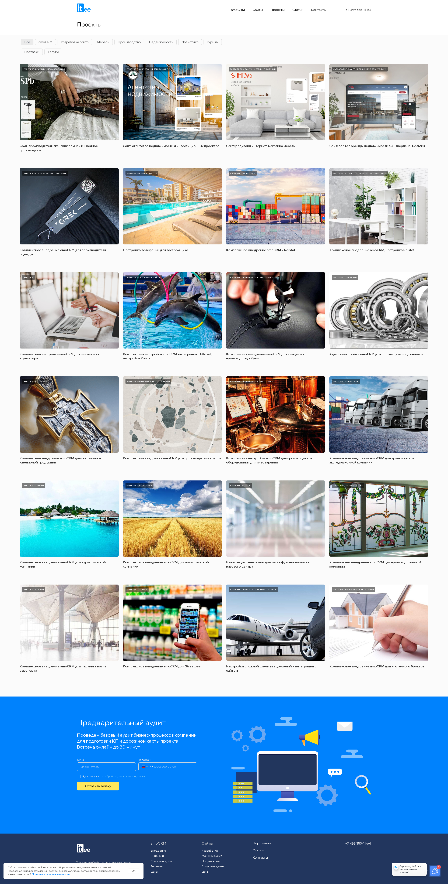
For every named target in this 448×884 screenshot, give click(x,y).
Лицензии (157, 856)
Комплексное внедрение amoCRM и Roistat (260, 250)
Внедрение (158, 850)
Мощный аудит (212, 856)
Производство (129, 42)
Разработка (210, 850)
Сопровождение (161, 861)
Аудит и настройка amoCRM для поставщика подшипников (376, 354)
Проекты (278, 10)
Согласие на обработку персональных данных (103, 862)
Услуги (53, 52)
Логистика (190, 42)
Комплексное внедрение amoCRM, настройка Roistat (371, 250)
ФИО (80, 760)
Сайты (258, 10)
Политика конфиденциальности (51, 874)
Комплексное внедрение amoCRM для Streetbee (162, 666)
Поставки (31, 52)
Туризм (212, 42)
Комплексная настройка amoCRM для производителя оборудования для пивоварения (269, 460)
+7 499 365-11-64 (358, 10)
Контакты (318, 10)
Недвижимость (161, 42)
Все (27, 42)
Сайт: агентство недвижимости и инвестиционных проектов (171, 146)
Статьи (297, 10)
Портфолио (262, 843)
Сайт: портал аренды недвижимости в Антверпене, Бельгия (377, 146)
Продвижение (211, 861)
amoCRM (238, 10)
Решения (156, 866)
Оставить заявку (98, 786)
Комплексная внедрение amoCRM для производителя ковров (172, 458)
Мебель (103, 42)
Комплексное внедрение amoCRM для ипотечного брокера (377, 666)
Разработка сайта (75, 42)
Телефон (144, 760)
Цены (154, 871)
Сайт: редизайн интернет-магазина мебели (261, 146)
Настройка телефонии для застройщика (155, 250)
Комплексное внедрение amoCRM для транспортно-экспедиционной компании (371, 460)
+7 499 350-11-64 (358, 843)
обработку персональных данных (125, 776)
